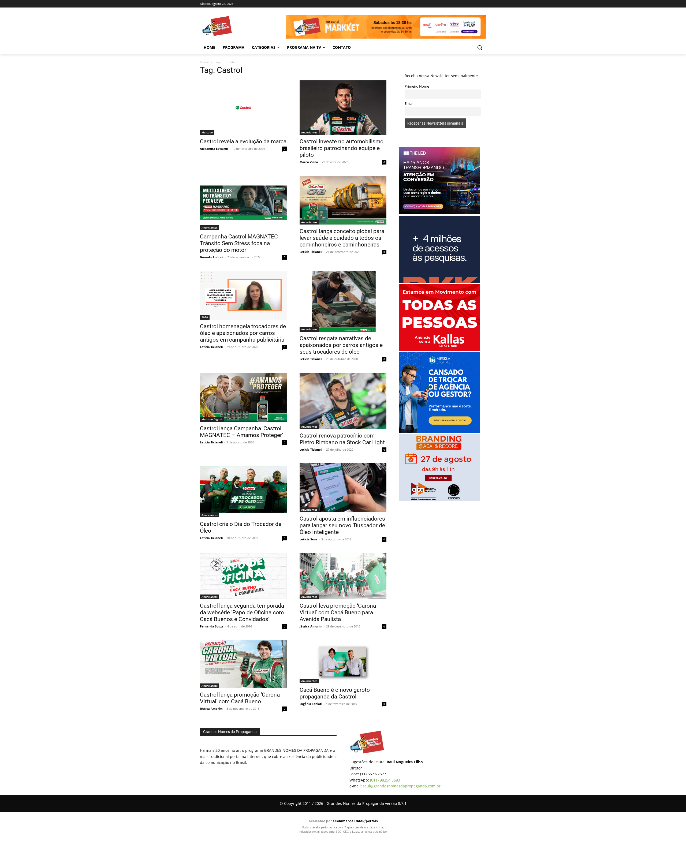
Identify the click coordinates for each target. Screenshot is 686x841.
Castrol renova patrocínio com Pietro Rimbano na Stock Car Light (342, 439)
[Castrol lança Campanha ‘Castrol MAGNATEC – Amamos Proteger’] (243, 397)
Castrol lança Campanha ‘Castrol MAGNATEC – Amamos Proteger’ (241, 431)
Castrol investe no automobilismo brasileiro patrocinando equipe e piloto (341, 148)
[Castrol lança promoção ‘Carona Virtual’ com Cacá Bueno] (243, 664)
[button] (479, 47)
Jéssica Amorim (311, 626)
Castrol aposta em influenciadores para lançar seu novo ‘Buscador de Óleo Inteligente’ (342, 525)
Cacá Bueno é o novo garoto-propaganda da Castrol (335, 693)
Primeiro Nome (417, 86)
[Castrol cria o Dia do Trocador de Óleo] (243, 490)
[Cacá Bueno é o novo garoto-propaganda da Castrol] (343, 661)
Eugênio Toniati (311, 704)
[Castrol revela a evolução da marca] (243, 107)
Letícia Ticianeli (311, 252)
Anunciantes (309, 132)
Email (409, 103)
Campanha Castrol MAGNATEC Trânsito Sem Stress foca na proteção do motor (239, 243)
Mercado (207, 132)
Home (204, 62)
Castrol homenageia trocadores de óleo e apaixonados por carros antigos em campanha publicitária (243, 333)
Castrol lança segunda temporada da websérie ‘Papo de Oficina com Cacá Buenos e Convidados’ (242, 612)
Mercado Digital (212, 419)
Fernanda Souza (211, 626)
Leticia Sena (309, 539)
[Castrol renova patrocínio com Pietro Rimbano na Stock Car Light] (343, 401)
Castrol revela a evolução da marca (243, 141)
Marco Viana (309, 162)
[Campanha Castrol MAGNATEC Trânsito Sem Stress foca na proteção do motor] (243, 203)
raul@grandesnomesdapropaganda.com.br (402, 785)
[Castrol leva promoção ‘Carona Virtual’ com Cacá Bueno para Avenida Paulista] (343, 576)
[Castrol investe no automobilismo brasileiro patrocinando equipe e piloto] (343, 107)
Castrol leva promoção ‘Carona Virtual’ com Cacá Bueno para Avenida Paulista (338, 612)
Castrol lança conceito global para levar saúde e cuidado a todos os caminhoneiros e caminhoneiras (342, 238)
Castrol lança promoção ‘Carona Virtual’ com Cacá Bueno (240, 698)
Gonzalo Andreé (211, 257)
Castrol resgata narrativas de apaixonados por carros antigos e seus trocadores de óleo (341, 345)
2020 (205, 317)
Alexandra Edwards (214, 149)
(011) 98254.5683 (385, 780)
